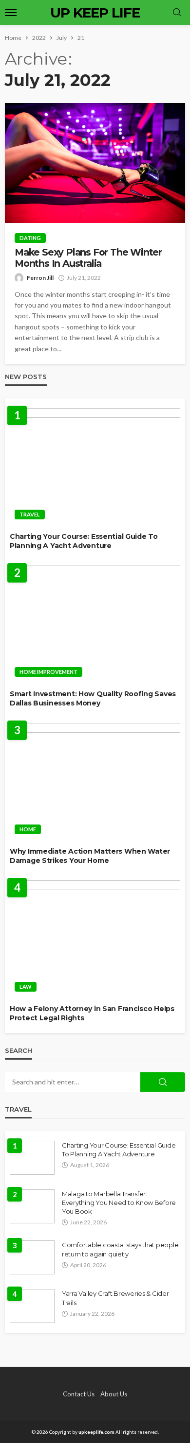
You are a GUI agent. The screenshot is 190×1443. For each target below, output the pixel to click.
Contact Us (79, 1394)
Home (27, 829)
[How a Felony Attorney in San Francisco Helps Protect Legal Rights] (95, 938)
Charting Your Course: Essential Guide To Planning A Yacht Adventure (84, 541)
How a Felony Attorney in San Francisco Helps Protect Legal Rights (92, 1013)
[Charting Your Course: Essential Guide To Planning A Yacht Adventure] (95, 466)
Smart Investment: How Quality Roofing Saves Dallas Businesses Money (93, 698)
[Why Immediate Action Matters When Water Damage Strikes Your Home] (95, 781)
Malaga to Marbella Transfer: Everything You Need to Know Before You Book (119, 1202)
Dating (30, 238)
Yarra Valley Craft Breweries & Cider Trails (115, 1297)
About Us (113, 1394)
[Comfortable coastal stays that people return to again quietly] (32, 1257)
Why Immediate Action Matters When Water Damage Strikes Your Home (90, 856)
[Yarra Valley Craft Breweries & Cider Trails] (32, 1306)
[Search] (177, 12)
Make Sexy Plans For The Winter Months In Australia (88, 258)
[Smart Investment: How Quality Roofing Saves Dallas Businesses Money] (95, 624)
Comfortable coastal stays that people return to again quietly (120, 1249)
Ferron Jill (40, 277)
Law (25, 986)
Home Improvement (48, 672)
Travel (29, 514)
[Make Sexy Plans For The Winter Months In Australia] (95, 163)
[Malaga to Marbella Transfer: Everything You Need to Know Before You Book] (32, 1206)
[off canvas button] (11, 12)
